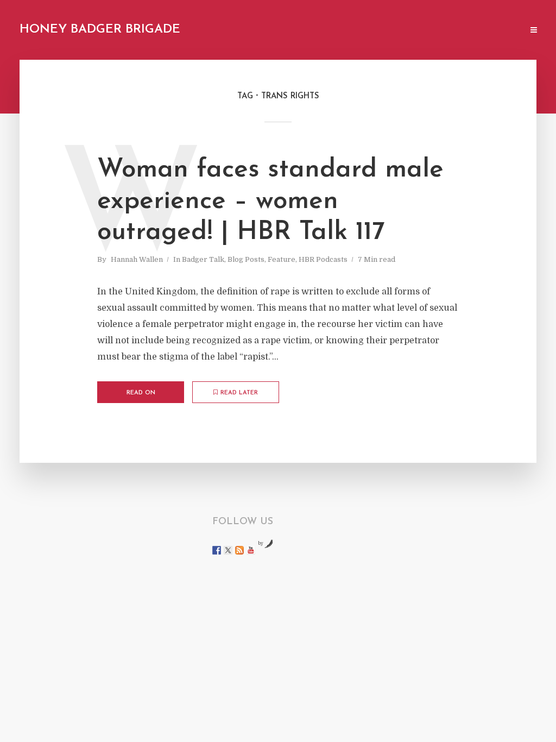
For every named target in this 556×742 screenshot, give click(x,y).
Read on (141, 393)
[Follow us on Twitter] (228, 550)
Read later (239, 393)
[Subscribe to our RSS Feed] (239, 550)
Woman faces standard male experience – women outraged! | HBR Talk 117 (270, 201)
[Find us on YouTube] (251, 550)
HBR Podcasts (323, 259)
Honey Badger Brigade (100, 29)
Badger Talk (203, 259)
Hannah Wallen (137, 259)
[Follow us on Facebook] (216, 550)
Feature (281, 259)
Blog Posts (246, 259)
